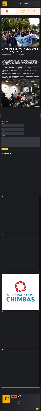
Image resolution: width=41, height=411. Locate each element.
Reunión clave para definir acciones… (9, 177)
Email (2, 127)
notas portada (7, 54)
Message (3, 135)
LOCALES (3, 54)
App (18, 403)
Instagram (19, 401)
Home (20, 3)
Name (3, 123)
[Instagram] (37, 409)
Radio (22, 3)
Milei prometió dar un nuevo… (7, 182)
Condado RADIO (20, 398)
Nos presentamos (26, 3)
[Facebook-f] (36, 409)
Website (3, 131)
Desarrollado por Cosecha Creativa (10, 408)
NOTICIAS (11, 54)
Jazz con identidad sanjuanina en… (8, 191)
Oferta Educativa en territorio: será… (9, 187)
